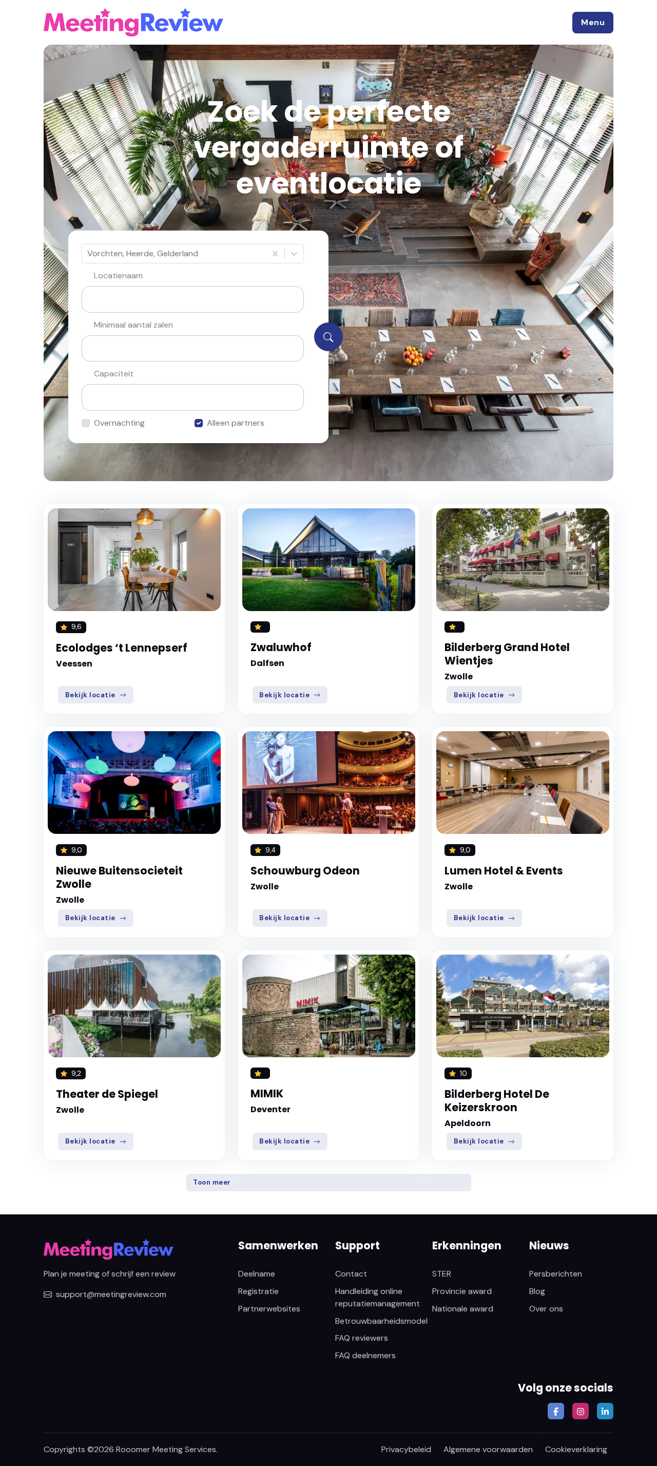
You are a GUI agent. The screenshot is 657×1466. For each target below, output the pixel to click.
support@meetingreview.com (111, 1294)
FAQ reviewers (361, 1337)
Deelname (256, 1273)
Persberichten (555, 1273)
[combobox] (88, 253)
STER (441, 1273)
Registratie (258, 1291)
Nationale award (462, 1308)
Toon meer (212, 1182)
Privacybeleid (406, 1449)
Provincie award (462, 1291)
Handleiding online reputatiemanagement (377, 1297)
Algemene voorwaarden (488, 1449)
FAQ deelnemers (365, 1355)
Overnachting (119, 422)
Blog (537, 1291)
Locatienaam (118, 275)
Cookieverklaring (576, 1449)
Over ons (546, 1308)
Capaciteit (113, 373)
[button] (592, 22)
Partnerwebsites (269, 1308)
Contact (351, 1273)
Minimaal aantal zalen (133, 324)
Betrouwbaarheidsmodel (381, 1321)
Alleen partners (235, 422)
